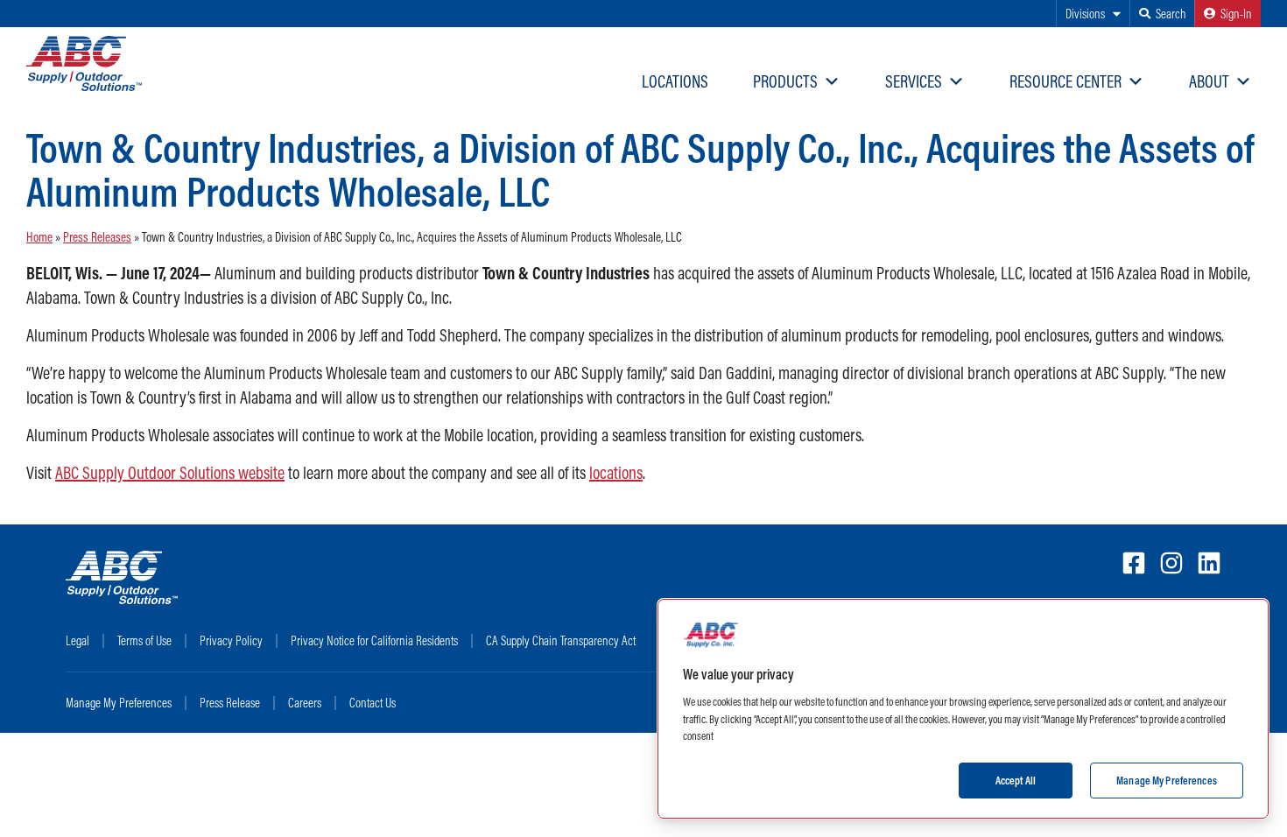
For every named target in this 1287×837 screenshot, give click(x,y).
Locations (675, 81)
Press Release (230, 702)
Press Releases (97, 237)
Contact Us (372, 702)
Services (913, 81)
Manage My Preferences (119, 702)
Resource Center (1065, 81)
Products (785, 81)
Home (39, 237)
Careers (304, 702)
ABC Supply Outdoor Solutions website (170, 472)
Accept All (1015, 779)
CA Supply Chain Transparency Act (561, 640)
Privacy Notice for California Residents (374, 640)
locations (616, 472)
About (1209, 81)
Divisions (1085, 13)
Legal (77, 640)
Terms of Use (144, 640)
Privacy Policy (231, 640)
